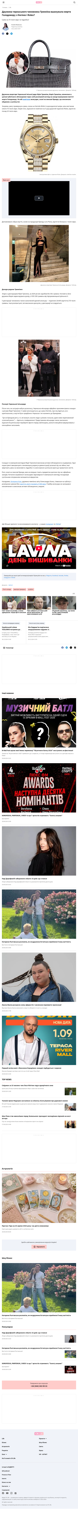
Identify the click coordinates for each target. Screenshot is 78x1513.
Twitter (66, 576)
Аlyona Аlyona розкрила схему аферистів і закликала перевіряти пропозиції (31, 1005)
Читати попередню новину (11, 623)
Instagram (7, 578)
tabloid (10, 585)
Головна (4, 7)
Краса (41, 1450)
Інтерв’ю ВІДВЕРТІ (8, 1467)
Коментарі (9, 648)
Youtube (60, 576)
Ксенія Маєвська (16, 25)
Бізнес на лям (6, 1482)
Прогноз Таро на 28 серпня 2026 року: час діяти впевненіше (25, 1226)
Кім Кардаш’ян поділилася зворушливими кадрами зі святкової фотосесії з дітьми (38, 630)
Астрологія (6, 1446)
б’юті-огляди (7, 589)
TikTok (13, 578)
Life (10, 7)
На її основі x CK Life (8, 1458)
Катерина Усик (16, 481)
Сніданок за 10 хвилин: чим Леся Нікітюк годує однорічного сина (27, 1085)
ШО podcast (6, 1471)
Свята (41, 1446)
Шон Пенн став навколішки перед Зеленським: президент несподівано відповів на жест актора (36, 1117)
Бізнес (4, 1442)
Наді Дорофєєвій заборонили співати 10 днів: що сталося (24, 878)
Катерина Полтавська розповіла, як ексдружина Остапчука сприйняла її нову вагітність (36, 942)
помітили (26, 99)
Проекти (42, 1439)
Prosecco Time (6, 1475)
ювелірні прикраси (19, 589)
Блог (3, 1454)
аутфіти (30, 589)
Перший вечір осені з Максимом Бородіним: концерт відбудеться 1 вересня (31, 1068)
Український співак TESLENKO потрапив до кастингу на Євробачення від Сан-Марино (12, 630)
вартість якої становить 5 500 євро (33, 484)
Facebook (55, 576)
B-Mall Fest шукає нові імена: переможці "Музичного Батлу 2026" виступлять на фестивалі (37, 750)
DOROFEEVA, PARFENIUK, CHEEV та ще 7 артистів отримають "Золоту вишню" (32, 815)
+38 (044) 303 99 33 (39, 1386)
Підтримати (41, 1247)
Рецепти (5, 1450)
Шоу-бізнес (43, 1442)
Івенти (4, 1479)
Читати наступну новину (36, 623)
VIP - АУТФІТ (43, 1454)
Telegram (48, 576)
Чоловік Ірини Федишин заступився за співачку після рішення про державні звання (35, 1101)
